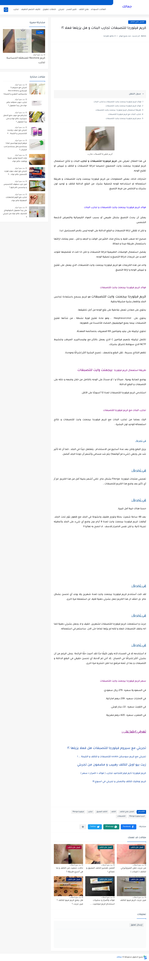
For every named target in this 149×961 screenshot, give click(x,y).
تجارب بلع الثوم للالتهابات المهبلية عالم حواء (16, 199)
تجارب (16, 9)
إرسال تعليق (136, 925)
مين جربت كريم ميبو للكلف (133, 900)
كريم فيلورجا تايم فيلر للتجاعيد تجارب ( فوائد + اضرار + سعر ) (113, 773)
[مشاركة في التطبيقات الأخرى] (82, 826)
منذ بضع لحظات (138, 865)
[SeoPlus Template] (145, 957)
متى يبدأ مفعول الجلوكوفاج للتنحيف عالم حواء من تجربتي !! (15, 214)
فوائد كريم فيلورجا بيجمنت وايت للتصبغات (123, 106)
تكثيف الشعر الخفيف (30, 9)
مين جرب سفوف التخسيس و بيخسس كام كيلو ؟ (15, 186)
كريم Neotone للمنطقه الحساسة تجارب (26, 60)
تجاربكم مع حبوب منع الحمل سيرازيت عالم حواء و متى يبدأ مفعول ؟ (15, 119)
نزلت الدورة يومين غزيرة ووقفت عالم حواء (17, 159)
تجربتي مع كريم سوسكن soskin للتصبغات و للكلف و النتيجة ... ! (111, 756)
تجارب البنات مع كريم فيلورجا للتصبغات (124, 114)
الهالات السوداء (98, 9)
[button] (128, 826)
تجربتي (61, 9)
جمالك (127, 7)
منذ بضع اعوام (38, 55)
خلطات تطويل (49, 9)
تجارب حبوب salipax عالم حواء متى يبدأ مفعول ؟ (17, 104)
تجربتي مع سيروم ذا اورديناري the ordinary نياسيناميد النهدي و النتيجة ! (15, 91)
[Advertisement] (100, 67)
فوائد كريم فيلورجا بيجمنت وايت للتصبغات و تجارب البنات (117, 102)
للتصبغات (121, 816)
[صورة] (37, 88)
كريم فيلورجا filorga (137, 816)
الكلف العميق (101, 812)
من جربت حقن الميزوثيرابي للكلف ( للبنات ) (133, 870)
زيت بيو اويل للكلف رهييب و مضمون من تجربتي (111, 765)
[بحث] (6, 9)
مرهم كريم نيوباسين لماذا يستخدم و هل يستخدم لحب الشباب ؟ (15, 146)
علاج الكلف (84, 9)
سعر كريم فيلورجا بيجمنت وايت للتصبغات (123, 119)
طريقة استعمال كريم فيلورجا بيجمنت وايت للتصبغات (118, 110)
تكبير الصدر (71, 9)
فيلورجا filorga (78, 812)
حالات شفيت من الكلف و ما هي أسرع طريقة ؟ (69, 870)
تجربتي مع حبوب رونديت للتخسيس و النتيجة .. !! (17, 132)
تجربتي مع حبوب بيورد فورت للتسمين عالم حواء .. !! (15, 173)
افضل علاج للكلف (137, 22)
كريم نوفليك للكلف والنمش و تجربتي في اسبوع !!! (119, 781)
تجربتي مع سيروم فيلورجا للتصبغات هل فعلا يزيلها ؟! (106, 748)
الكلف (113, 812)
